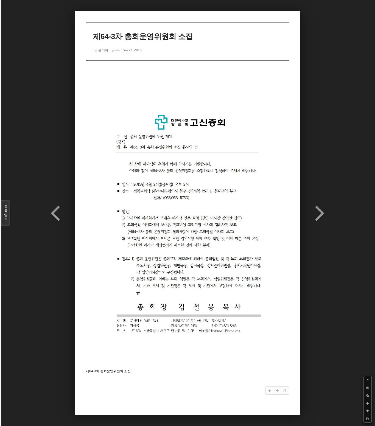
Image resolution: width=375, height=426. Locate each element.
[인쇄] (367, 418)
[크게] (367, 388)
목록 (5, 213)
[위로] (367, 403)
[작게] (367, 395)
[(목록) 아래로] (367, 411)
